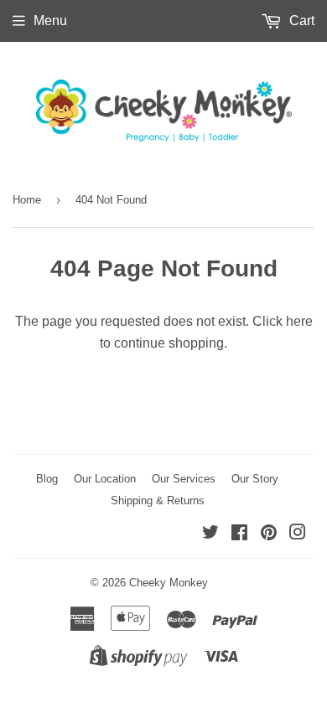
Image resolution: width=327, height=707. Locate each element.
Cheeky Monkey (168, 582)
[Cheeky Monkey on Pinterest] (269, 534)
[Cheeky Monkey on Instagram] (297, 534)
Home (27, 200)
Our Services (183, 478)
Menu (50, 20)
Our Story (254, 478)
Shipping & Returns (158, 500)
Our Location (105, 478)
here (299, 321)
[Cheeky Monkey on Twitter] (210, 534)
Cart (300, 20)
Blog (47, 478)
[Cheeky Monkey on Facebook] (239, 534)
